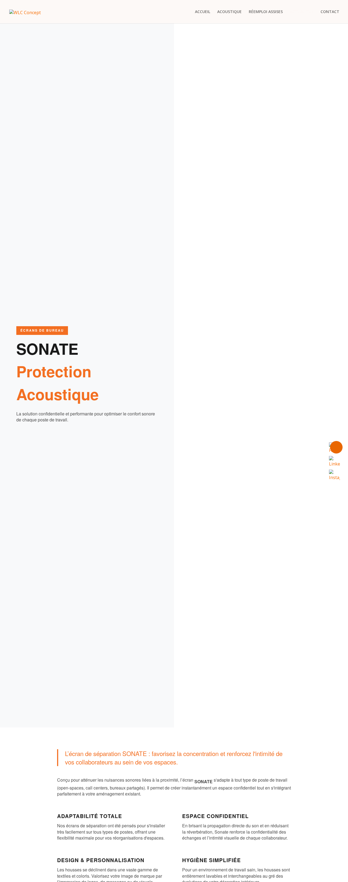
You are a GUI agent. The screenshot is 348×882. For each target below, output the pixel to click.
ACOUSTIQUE (229, 12)
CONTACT (330, 12)
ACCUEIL (202, 12)
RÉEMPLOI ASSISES (266, 12)
